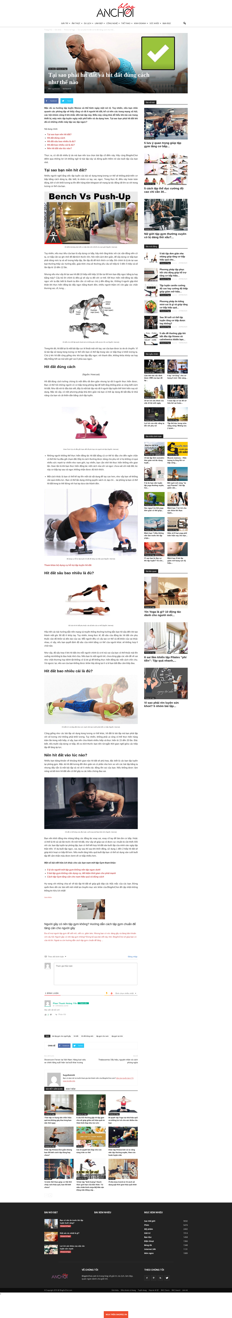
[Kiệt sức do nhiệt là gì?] (51, 1236)
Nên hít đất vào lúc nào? (59, 148)
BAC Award (176, 1290)
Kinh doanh (140, 23)
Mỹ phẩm (148, 1229)
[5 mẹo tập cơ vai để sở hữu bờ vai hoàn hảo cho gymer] (177, 392)
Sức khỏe (154, 23)
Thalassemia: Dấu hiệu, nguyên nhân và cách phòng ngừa (118, 1061)
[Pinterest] (153, 1278)
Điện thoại (149, 1241)
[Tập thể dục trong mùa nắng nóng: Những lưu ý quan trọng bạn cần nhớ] (177, 414)
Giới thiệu (115, 1290)
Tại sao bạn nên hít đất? (59, 134)
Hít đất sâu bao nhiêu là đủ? (61, 141)
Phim (146, 1225)
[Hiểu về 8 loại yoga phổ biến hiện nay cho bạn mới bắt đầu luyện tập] (177, 524)
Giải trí (64, 23)
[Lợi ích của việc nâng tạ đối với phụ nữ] (154, 414)
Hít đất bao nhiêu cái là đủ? (61, 145)
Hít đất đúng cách (56, 138)
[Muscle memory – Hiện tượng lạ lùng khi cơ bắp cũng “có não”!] (177, 449)
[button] (184, 23)
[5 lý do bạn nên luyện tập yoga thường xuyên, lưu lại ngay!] (154, 474)
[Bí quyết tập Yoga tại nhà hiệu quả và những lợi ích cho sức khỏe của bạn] (123, 1104)
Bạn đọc (167, 23)
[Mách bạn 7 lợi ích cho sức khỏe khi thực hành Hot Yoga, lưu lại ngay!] (177, 499)
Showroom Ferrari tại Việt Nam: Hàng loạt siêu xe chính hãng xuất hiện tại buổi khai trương (65, 1061)
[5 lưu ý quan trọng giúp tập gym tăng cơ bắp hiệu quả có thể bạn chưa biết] (166, 123)
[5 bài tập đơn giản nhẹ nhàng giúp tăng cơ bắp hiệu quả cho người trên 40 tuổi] (151, 258)
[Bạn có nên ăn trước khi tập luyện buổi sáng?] (51, 1223)
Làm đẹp (99, 23)
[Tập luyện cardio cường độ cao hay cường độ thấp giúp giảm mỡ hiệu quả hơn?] (151, 290)
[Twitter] (167, 1278)
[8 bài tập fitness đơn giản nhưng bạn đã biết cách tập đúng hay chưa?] (59, 1137)
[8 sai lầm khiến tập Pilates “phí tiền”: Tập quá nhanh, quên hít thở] (166, 638)
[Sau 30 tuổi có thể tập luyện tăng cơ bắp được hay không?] (151, 322)
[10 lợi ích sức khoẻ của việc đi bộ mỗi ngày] (154, 392)
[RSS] (160, 1278)
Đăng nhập (132, 957)
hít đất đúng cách (87, 1036)
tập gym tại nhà (117, 1036)
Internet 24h (150, 1249)
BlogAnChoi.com (89, 1276)
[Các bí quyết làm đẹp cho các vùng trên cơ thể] (91, 1137)
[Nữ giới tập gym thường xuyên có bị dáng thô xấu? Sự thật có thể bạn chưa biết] (166, 214)
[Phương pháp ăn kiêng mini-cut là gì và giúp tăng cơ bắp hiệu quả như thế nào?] (151, 306)
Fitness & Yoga (62, 69)
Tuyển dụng (142, 1290)
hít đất (76, 1036)
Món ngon (149, 1253)
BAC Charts (165, 1290)
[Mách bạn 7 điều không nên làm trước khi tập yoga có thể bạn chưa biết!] (154, 524)
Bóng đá (148, 1245)
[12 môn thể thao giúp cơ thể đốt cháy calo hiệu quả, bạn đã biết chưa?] (59, 1169)
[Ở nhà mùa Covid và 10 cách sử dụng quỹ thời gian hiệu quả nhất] (123, 1169)
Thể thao (125, 23)
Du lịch (87, 23)
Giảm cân (48, 1178)
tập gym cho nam (102, 1036)
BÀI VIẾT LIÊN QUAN (54, 1089)
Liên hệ (185, 1290)
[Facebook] (147, 1278)
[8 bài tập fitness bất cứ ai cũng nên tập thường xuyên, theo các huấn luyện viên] (123, 1137)
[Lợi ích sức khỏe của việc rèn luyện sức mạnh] (51, 1249)
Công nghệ (112, 23)
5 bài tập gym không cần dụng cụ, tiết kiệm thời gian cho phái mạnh (81, 873)
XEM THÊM (70, 1089)
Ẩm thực (76, 23)
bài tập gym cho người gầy (61, 1036)
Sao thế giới (149, 1221)
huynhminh (69, 1075)
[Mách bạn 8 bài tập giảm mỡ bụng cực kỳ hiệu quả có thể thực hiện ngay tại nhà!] (177, 549)
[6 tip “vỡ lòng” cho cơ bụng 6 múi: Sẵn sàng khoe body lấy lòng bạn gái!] (177, 366)
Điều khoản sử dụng (128, 1290)
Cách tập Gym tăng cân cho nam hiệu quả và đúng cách (75, 877)
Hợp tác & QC (154, 1290)
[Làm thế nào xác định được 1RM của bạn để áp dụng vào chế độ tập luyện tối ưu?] (154, 366)
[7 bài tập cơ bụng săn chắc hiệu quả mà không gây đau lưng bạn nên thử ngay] (59, 1104)
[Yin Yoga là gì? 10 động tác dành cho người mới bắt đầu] (166, 592)
